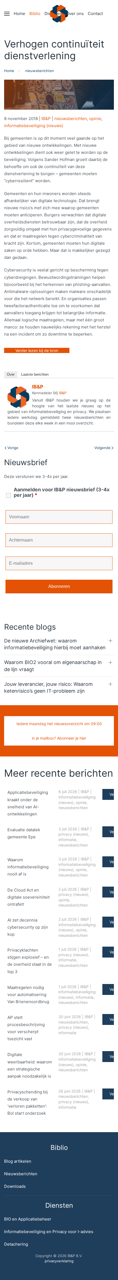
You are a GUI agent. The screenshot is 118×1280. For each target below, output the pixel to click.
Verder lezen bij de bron (36, 350)
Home (19, 13)
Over (11, 374)
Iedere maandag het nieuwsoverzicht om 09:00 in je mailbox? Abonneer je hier (59, 730)
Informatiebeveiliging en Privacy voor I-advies (48, 1231)
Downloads (15, 1186)
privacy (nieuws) (73, 834)
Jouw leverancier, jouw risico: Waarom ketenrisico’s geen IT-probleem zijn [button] (48, 687)
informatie (67, 839)
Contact (95, 13)
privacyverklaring (59, 1261)
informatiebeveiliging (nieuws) (33, 125)
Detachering (16, 1244)
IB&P (46, 118)
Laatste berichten (35, 374)
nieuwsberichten (70, 118)
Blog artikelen (17, 1161)
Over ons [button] (75, 13)
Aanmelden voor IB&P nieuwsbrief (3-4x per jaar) (61, 492)
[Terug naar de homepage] (59, 13)
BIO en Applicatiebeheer (27, 1219)
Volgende (102, 447)
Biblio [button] (34, 13)
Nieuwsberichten (20, 1173)
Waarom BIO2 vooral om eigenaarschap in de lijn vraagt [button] (53, 665)
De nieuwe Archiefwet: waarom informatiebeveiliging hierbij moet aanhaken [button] (55, 644)
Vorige (12, 447)
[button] (7, 13)
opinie (95, 118)
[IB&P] (18, 396)
